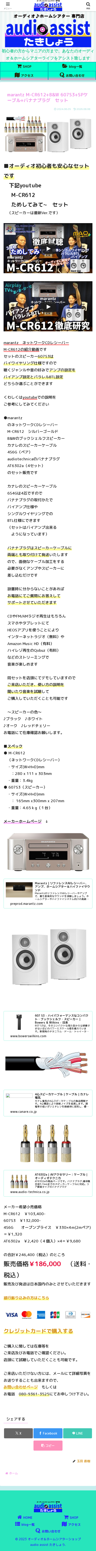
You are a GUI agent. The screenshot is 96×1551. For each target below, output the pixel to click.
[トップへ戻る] (89, 1544)
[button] (47, 1446)
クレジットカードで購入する (38, 1331)
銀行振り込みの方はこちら (26, 1297)
